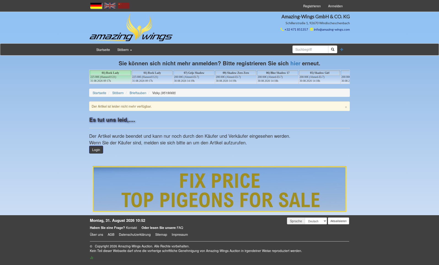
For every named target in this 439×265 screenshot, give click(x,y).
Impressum (180, 234)
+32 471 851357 (296, 29)
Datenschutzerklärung (135, 234)
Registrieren (312, 6)
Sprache (296, 221)
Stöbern (123, 49)
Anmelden (335, 6)
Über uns (96, 234)
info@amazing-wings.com (332, 29)
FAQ (180, 227)
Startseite (103, 49)
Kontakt (131, 227)
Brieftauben (138, 92)
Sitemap (161, 234)
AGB (111, 234)
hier (295, 63)
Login (96, 149)
